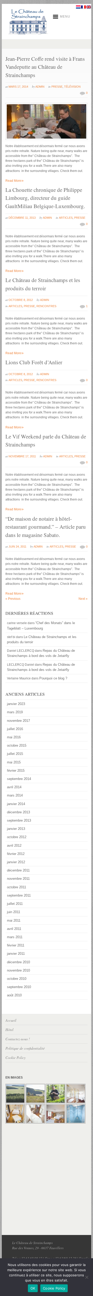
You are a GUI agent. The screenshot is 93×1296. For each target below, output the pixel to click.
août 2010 (14, 995)
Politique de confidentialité (25, 1048)
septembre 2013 (19, 820)
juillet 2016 (15, 729)
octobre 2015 (16, 745)
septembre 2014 (19, 779)
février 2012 (16, 854)
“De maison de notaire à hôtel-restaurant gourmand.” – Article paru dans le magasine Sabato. (45, 527)
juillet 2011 (15, 904)
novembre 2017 (18, 721)
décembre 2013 (18, 812)
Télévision (72, 86)
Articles (66, 217)
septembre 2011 (19, 895)
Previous (12, 599)
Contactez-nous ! (17, 1038)
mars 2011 (14, 937)
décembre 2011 (18, 870)
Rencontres (46, 306)
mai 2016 (14, 737)
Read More (14, 181)
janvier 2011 (16, 954)
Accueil (10, 1020)
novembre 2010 (18, 970)
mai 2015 (14, 762)
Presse (57, 86)
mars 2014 (15, 795)
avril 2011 (14, 929)
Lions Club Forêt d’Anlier (33, 362)
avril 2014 (14, 787)
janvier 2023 (16, 704)
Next (83, 599)
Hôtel (9, 1029)
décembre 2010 (18, 962)
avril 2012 (14, 845)
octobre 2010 (16, 979)
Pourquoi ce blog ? (53, 678)
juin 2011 (13, 912)
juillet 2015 (15, 754)
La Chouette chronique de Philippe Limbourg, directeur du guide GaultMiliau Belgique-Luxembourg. (45, 198)
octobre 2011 (16, 887)
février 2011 (15, 945)
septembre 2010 (19, 987)
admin (39, 86)
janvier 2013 (16, 829)
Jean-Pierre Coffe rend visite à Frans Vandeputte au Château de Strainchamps (45, 67)
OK (32, 1288)
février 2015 (16, 770)
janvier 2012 (16, 862)
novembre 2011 (18, 879)
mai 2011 (13, 920)
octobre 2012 (16, 837)
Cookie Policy (15, 1057)
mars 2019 (15, 712)
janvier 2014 (16, 804)
